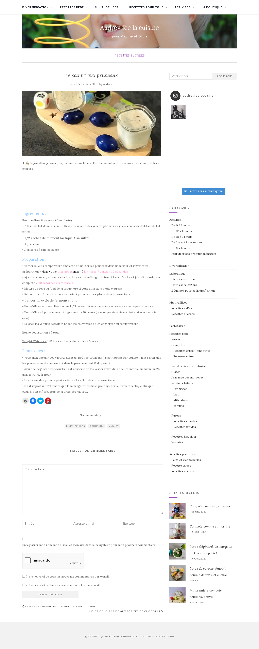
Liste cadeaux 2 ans (184, 285)
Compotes (178, 345)
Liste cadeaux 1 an (183, 279)
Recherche (224, 76)
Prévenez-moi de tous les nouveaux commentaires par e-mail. (67, 576)
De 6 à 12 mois (181, 248)
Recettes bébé (72, 7)
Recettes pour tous (146, 7)
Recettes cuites (183, 356)
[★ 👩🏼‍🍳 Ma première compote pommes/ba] (178, 177)
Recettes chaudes (185, 421)
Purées (176, 415)
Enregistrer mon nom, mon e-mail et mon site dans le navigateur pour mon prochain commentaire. (89, 545)
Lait (176, 394)
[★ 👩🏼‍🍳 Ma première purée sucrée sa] (195, 177)
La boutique (212, 7)
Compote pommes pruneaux (210, 506)
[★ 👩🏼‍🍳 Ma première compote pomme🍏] (195, 112)
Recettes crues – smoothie (191, 351)
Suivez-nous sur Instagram (206, 191)
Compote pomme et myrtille (210, 526)
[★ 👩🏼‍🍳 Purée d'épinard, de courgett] (227, 112)
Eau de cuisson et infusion (188, 366)
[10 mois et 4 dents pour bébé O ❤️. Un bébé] (211, 112)
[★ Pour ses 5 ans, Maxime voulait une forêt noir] (178, 128)
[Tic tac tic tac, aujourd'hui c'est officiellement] (227, 145)
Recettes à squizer (183, 436)
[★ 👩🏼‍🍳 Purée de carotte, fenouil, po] (211, 128)
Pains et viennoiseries (186, 460)
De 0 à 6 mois (180, 225)
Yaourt (114, 426)
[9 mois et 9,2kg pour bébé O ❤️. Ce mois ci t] (195, 128)
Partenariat (177, 326)
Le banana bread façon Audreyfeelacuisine (60, 606)
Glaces (175, 372)
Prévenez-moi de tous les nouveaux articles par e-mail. (63, 585)
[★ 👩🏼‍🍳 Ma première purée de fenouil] (211, 161)
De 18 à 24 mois (181, 237)
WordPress (168, 636)
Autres (175, 339)
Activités (182, 7)
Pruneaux (97, 426)
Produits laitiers (182, 383)
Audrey (107, 84)
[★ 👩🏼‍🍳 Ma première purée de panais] (211, 177)
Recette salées (181, 465)
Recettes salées (181, 308)
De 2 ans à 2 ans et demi (187, 242)
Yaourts (178, 406)
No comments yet (92, 415)
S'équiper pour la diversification (193, 290)
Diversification (35, 7)
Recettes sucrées (129, 55)
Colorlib (140, 636)
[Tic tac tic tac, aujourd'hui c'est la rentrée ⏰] (227, 128)
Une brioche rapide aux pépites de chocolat (124, 611)
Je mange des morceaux (187, 377)
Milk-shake (181, 400)
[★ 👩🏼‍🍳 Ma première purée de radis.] (227, 161)
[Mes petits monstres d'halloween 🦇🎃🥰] (178, 112)
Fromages (180, 389)
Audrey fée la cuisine (129, 28)
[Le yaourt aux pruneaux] (91, 123)
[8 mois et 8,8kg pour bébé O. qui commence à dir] (178, 145)
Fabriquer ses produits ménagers (194, 254)
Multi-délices (106, 7)
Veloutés (177, 442)
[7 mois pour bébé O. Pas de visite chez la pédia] (211, 145)
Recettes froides (184, 427)
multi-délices (75, 426)
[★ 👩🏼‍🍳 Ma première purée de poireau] (227, 177)
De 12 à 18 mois (181, 231)
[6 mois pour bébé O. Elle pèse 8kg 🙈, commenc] (195, 161)
